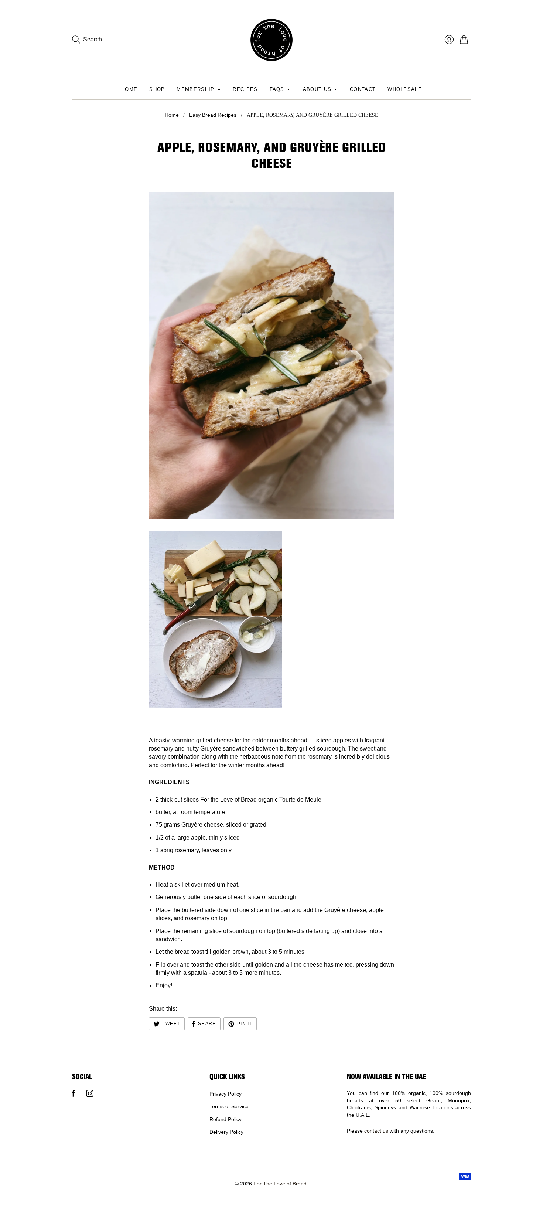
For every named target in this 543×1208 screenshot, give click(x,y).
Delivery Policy (226, 1132)
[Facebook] (73, 1095)
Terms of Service (229, 1106)
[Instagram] (89, 1095)
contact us (376, 1131)
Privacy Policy (225, 1094)
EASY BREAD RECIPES (212, 115)
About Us (317, 89)
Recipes (245, 89)
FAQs (277, 89)
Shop (157, 89)
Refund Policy (225, 1119)
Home (129, 89)
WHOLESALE (404, 89)
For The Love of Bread (280, 1184)
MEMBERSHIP (195, 89)
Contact (363, 89)
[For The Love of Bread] (271, 40)
